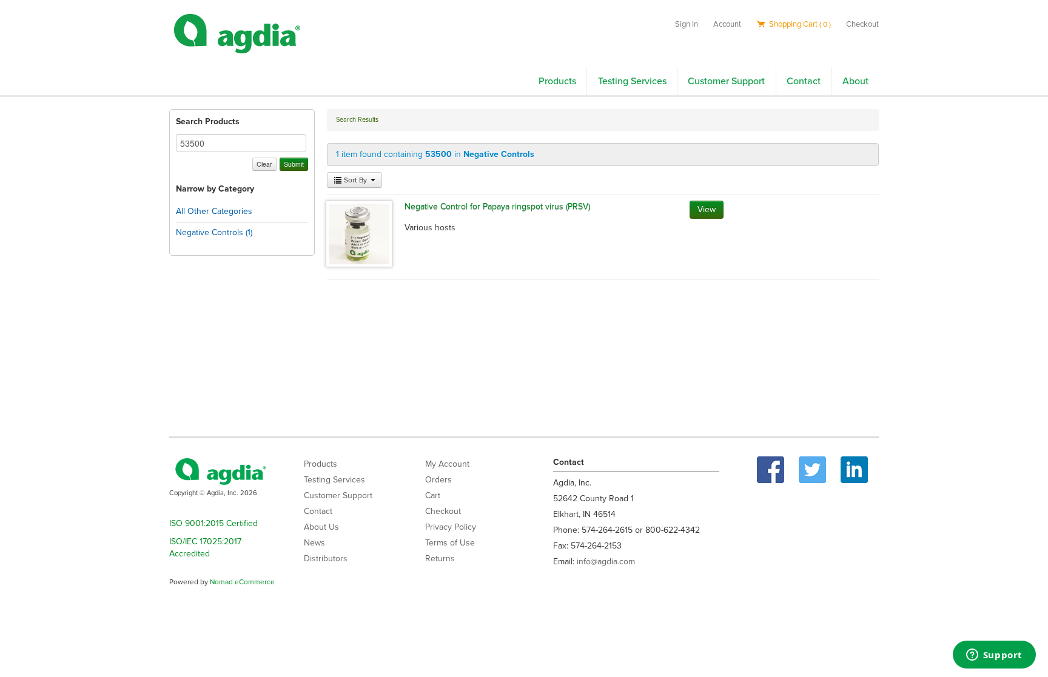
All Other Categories (214, 211)
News (314, 543)
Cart (432, 495)
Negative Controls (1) (214, 232)
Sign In (686, 24)
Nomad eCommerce (242, 582)
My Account (447, 464)
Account (727, 24)
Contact (804, 81)
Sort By (355, 180)
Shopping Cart (799, 24)
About (855, 81)
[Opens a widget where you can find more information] (994, 656)
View (706, 209)
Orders (438, 480)
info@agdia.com (606, 561)
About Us (321, 527)
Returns (440, 558)
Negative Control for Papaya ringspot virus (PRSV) (497, 206)
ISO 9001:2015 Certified (213, 523)
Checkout (862, 24)
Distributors (326, 558)
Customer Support (726, 81)
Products (557, 81)
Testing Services (632, 81)
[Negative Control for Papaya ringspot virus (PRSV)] (359, 233)
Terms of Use (450, 543)
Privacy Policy (450, 527)
